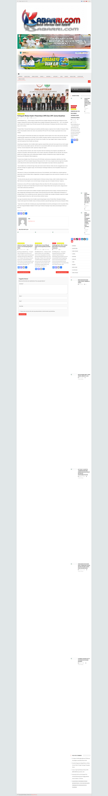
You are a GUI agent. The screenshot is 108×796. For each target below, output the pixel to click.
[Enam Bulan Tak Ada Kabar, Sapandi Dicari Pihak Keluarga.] (75, 101)
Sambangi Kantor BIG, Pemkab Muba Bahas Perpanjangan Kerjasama (59, 246)
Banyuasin (73, 107)
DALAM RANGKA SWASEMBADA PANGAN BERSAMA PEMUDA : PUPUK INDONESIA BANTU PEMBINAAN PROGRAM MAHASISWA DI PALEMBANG (81, 784)
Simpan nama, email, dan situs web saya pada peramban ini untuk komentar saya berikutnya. (37, 311)
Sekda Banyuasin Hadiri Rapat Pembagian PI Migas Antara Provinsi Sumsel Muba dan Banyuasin (84, 566)
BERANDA (20, 76)
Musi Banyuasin (21, 113)
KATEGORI (55, 76)
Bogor (54, 243)
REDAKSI (66, 76)
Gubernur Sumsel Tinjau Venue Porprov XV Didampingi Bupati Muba (25, 246)
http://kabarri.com (31, 221)
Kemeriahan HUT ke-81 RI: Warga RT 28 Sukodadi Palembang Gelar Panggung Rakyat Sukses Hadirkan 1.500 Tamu (80, 776)
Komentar (21, 283)
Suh (29, 118)
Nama (20, 296)
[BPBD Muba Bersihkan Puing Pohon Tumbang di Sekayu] (74, 326)
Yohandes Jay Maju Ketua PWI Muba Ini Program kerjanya (84, 660)
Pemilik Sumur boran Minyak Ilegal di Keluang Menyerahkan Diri (42, 246)
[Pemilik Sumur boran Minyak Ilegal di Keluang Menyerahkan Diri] (43, 236)
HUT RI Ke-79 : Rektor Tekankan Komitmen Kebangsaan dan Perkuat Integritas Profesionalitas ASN (84, 472)
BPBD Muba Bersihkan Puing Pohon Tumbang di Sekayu (84, 281)
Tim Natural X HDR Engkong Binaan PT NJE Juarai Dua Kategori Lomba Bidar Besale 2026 (81, 759)
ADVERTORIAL (27, 76)
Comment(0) (34, 118)
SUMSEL (41, 76)
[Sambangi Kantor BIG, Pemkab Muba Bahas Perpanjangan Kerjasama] (60, 236)
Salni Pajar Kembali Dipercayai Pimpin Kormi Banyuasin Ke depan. (87, 102)
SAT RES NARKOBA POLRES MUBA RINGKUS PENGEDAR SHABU (24, 272)
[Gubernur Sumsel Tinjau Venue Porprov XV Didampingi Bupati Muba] (25, 236)
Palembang (73, 109)
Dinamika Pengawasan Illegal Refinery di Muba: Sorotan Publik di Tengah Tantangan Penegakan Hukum (81, 765)
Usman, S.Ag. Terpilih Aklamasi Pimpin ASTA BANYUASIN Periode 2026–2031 (80, 770)
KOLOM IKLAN (80, 76)
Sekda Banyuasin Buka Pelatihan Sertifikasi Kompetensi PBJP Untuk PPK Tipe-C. (87, 197)
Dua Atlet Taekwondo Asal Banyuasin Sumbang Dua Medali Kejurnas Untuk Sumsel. (63, 272)
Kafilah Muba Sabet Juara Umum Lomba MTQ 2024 (84, 375)
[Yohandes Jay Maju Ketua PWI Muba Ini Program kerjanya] (74, 705)
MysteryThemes (34, 794)
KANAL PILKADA (35, 76)
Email (20, 301)
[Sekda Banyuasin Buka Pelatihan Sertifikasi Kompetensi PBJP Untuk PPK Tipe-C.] (82, 193)
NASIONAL (48, 76)
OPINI (61, 76)
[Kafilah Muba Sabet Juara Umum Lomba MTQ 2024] (74, 421)
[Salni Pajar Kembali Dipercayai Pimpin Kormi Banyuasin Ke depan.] (82, 144)
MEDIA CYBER (72, 76)
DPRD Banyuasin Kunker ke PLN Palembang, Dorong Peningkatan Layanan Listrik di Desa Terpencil (87, 219)
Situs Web (21, 306)
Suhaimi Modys (46, 249)
